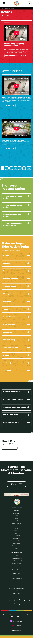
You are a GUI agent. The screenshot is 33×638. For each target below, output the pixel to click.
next (29, 168)
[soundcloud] (16, 630)
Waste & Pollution (16, 545)
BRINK (29, 614)
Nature (16, 533)
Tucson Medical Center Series (12, 206)
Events (16, 565)
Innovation (16, 525)
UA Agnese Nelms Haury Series (12, 215)
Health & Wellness (16, 523)
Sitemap (19, 616)
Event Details (8, 448)
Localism (16, 528)
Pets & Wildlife (16, 535)
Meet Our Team (16, 593)
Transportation (16, 543)
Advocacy (16, 510)
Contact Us (16, 580)
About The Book (16, 591)
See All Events (6, 452)
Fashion (16, 518)
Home (2, 8)
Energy (16, 515)
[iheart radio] (16, 626)
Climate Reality (16, 513)
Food (16, 520)
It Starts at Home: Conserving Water (13, 140)
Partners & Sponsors (16, 578)
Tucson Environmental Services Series (12, 224)
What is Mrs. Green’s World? (16, 588)
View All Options (16, 563)
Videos (7, 8)
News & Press (16, 595)
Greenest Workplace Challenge (16, 560)
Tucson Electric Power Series (12, 197)
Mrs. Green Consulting (16, 575)
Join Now (16, 484)
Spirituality (16, 540)
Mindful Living (16, 530)
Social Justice (16, 538)
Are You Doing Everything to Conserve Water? (15, 45)
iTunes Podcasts (17, 621)
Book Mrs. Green (16, 573)
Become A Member (16, 555)
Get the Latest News (16, 558)
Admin (13, 616)
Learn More (10, 55)
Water (12, 8)
